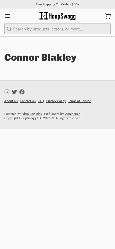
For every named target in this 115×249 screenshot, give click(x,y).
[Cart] (105, 16)
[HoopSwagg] (57, 16)
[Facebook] (22, 92)
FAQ (41, 101)
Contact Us (28, 101)
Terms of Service (79, 101)
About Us (11, 101)
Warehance (72, 114)
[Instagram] (7, 92)
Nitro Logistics (32, 114)
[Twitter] (14, 92)
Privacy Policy (56, 101)
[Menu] (9, 16)
